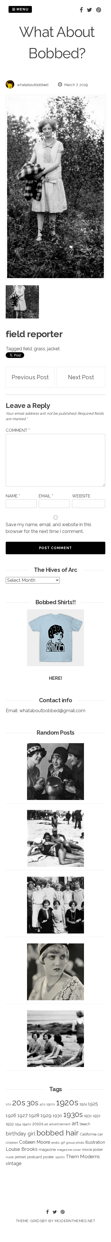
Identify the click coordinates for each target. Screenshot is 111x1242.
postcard (34, 1157)
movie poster (92, 1149)
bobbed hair (57, 1133)
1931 (88, 1115)
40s (42, 1104)
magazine (47, 1149)
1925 (93, 1103)
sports (60, 1157)
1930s (73, 1114)
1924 (83, 1104)
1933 (10, 1124)
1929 (46, 1115)
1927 (22, 1115)
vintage (13, 1163)
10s (8, 1104)
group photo (75, 1143)
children (12, 1143)
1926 (11, 1115)
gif (63, 1143)
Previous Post (30, 377)
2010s (37, 1123)
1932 (96, 1116)
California (88, 1134)
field (27, 348)
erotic (55, 1143)
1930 (57, 1115)
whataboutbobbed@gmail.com (52, 710)
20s (18, 1102)
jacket (53, 348)
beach (85, 1124)
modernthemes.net (75, 1221)
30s (32, 1103)
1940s (26, 1124)
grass (39, 348)
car (100, 1134)
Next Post (81, 377)
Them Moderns (83, 1156)
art (75, 1123)
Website (81, 496)
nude (10, 1157)
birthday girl (20, 1134)
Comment (18, 430)
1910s (50, 1104)
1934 (18, 1124)
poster (48, 1157)
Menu (21, 9)
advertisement (60, 1124)
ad (46, 1124)
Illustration (95, 1142)
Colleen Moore (34, 1142)
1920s (67, 1102)
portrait (20, 1157)
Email (46, 496)
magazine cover (69, 1150)
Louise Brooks (22, 1149)
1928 (34, 1115)
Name (13, 496)
